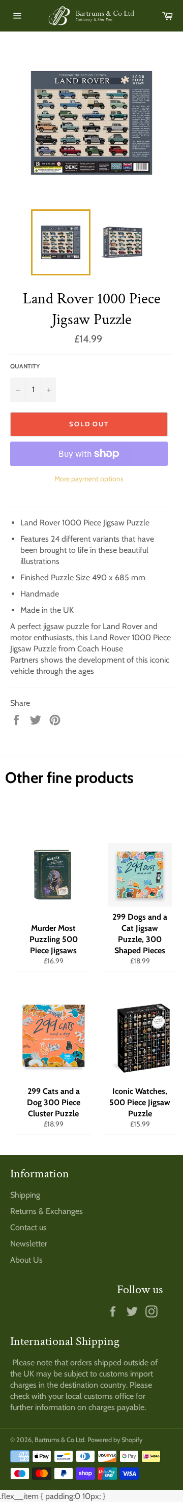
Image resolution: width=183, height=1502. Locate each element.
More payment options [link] (89, 478)
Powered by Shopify (114, 1440)
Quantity (25, 366)
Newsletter (28, 1243)
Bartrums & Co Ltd (59, 1440)
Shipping (25, 1195)
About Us (26, 1260)
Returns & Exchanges (46, 1211)
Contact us (28, 1227)
